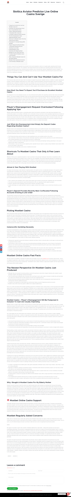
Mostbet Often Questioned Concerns (17, 59)
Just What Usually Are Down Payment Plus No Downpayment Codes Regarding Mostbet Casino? (17, 36)
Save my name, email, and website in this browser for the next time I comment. (22, 473)
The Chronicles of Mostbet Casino (16, 61)
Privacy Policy (48, 485)
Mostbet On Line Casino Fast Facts (16, 52)
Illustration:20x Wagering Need (15, 50)
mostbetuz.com (45, 258)
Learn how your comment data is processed (32, 490)
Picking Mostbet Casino (14, 49)
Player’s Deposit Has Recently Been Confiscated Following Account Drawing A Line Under (16, 46)
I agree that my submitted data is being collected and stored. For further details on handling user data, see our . (29, 485)
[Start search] (63, 2)
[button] (68, 494)
